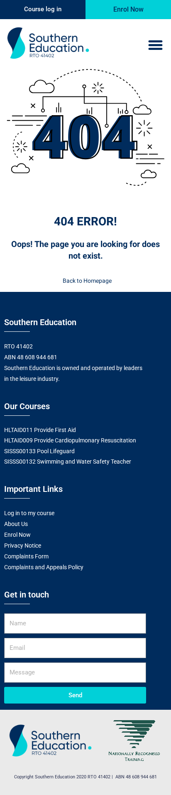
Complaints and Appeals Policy (43, 567)
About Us (16, 524)
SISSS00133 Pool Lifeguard (39, 451)
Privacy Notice (22, 545)
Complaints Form (26, 556)
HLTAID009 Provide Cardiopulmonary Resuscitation (70, 440)
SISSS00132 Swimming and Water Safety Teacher (67, 461)
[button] (155, 45)
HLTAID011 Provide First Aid (40, 430)
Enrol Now (17, 534)
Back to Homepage (87, 281)
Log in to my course (29, 513)
